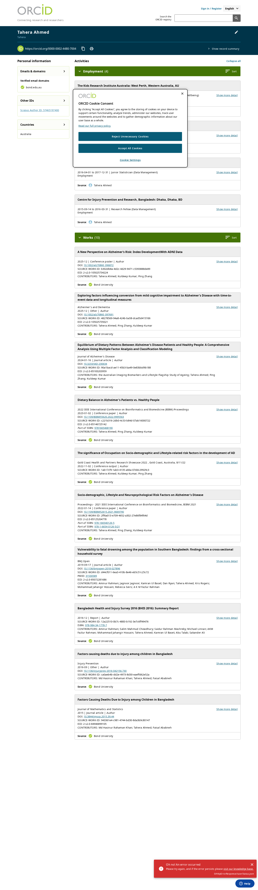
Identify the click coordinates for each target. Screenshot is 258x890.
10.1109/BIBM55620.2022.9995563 (104, 416)
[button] (233, 61)
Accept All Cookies (130, 148)
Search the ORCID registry (163, 18)
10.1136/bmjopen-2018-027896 (102, 568)
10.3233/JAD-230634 (95, 363)
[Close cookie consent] (182, 93)
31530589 (91, 576)
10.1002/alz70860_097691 (99, 314)
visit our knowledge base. (238, 869)
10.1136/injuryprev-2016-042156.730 (105, 671)
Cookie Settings (130, 160)
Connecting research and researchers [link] (40, 20)
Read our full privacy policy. (94, 125)
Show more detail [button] (227, 95)
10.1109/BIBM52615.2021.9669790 (104, 511)
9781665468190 (103, 428)
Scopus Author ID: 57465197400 (39, 110)
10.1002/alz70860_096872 (99, 265)
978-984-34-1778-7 (96, 625)
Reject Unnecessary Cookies (130, 136)
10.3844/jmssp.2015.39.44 (99, 716)
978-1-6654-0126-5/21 (107, 526)
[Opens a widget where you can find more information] (244, 883)
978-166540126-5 (104, 523)
